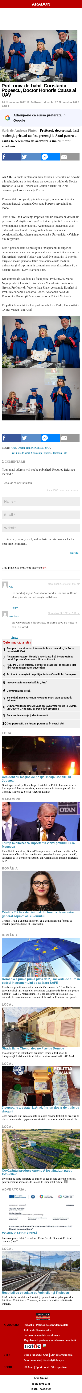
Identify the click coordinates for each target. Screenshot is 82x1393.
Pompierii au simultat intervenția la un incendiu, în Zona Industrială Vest (40, 650)
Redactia (29, 1325)
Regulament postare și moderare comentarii (50, 1340)
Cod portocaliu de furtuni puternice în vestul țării (35, 723)
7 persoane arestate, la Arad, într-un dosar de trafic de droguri (40, 1109)
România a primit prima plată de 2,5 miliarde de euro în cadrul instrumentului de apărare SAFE (41, 981)
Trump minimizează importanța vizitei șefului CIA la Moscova (38, 844)
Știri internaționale (61, 1354)
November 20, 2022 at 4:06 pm (64, 584)
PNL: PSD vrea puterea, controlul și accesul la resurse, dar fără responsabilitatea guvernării (41, 666)
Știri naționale (32, 1360)
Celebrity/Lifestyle (53, 1360)
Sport (8, 1367)
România (10, 868)
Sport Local (42, 1367)
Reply (14, 607)
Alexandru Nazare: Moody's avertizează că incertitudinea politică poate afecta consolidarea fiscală (40, 658)
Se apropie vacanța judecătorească (27, 715)
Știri (7, 1354)
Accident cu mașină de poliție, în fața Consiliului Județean (41, 674)
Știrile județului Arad (36, 1354)
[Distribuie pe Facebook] (11, 157)
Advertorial (14, 1189)
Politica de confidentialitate (52, 1325)
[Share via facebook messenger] (50, 157)
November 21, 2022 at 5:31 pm (64, 613)
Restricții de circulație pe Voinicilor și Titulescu (35, 1292)
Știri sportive (59, 1367)
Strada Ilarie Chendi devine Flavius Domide (33, 1048)
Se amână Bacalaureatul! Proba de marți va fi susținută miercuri (39, 699)
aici (44, 567)
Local (8, 733)
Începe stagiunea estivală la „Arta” (27, 682)
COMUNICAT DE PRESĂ (19, 1233)
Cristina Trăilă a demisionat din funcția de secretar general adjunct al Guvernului (38, 914)
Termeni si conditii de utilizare (42, 1335)
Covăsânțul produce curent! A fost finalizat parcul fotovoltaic (37, 1172)
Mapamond (12, 799)
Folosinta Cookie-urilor (37, 1330)
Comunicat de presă (18, 690)
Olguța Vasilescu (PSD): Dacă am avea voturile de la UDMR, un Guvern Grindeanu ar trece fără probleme (42, 707)
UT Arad (28, 1367)
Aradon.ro (11, 1325)
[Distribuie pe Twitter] (30, 157)
